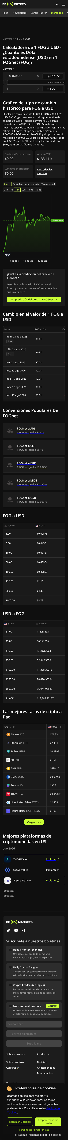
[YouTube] (16, 930)
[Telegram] (24, 930)
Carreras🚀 (12, 1067)
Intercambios (45, 1073)
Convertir (8, 38)
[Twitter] (8, 930)
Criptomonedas (46, 1067)
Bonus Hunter (39, 12)
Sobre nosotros (15, 1062)
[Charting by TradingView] (8, 255)
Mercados (57, 12)
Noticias (42, 1062)
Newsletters (20, 12)
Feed (5, 12)
